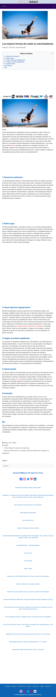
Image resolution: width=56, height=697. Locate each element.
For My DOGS (28, 561)
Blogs (6, 443)
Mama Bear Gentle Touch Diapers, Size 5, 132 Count (28, 649)
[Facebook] (21, 479)
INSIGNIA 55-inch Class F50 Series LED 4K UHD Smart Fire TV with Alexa (28, 634)
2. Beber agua (9, 58)
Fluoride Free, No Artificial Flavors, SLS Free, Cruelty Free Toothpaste (28, 576)
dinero (13, 145)
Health (14, 443)
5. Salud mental (10, 63)
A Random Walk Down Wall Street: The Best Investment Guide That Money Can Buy (28, 599)
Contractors (36, 686)
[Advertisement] (28, 82)
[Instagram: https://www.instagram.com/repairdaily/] (24, 479)
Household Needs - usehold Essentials (28, 545)
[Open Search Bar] (54, 6)
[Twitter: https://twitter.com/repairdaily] (28, 479)
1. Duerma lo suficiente (12, 56)
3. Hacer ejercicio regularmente (15, 60)
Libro (17, 379)
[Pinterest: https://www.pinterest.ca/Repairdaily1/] (31, 479)
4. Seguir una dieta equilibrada (14, 62)
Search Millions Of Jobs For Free (28, 473)
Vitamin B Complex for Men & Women (28, 528)
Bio (6, 67)
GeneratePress (38, 694)
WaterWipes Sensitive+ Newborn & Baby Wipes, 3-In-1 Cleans (28, 642)
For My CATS (28, 553)
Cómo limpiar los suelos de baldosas (16, 448)
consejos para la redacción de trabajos (29, 326)
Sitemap (29, 686)
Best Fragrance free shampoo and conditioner (28, 505)
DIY (10, 443)
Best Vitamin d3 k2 (28, 520)
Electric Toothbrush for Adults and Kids (28, 584)
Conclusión (8, 65)
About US (14, 686)
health (6, 445)
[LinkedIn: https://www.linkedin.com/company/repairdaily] (35, 479)
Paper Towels (28, 568)
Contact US (48, 686)
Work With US (21, 686)
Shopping (7, 686)
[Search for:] (28, 466)
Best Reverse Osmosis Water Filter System (28, 487)
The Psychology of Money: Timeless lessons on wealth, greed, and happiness (28, 616)
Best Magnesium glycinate (28, 512)
